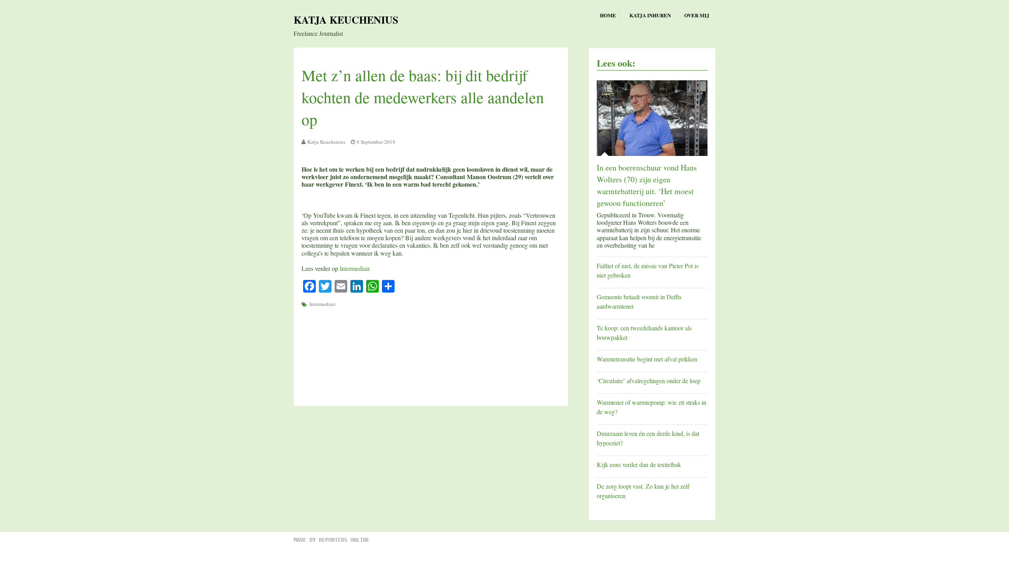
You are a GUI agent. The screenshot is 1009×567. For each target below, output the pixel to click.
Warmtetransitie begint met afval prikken (647, 359)
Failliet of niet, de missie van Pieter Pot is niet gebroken (647, 270)
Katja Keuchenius (346, 19)
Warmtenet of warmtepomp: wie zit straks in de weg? (651, 407)
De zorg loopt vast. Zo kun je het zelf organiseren (643, 491)
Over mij (696, 15)
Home (608, 15)
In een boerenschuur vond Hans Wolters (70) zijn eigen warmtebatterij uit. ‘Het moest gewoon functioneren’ (647, 185)
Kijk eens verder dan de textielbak (639, 464)
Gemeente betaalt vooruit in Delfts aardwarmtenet (639, 301)
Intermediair (355, 268)
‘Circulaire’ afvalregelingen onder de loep (648, 380)
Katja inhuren (650, 15)
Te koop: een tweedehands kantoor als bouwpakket (644, 332)
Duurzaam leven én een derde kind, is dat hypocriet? (648, 438)
